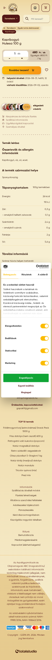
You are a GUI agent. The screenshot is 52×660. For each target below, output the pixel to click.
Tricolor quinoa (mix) (26, 470)
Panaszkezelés (26, 510)
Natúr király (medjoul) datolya (26, 461)
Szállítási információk (17, 120)
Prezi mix (26, 475)
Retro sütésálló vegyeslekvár (26, 451)
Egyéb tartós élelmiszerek (28, 28)
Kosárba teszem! (19, 70)
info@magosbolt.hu (27, 398)
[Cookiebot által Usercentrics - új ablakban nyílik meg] (37, 266)
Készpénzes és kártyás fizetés (21, 117)
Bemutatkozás (26, 535)
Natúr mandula (26, 466)
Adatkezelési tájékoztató (26, 505)
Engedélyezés (26, 378)
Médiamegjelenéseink (26, 540)
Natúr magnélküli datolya (26, 446)
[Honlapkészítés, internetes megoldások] (26, 651)
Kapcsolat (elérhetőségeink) (26, 545)
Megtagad (26, 392)
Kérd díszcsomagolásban (26, 515)
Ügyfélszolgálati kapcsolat (20, 123)
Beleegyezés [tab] (9, 274)
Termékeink (10, 19)
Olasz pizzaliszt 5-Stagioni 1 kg (26, 456)
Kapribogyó (10, 32)
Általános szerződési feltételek (26, 500)
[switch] (44, 338)
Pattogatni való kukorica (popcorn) (26, 441)
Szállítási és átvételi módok (26, 491)
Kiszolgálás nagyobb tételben (26, 520)
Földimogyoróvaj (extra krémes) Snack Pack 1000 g (26, 430)
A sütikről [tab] (43, 274)
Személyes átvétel (15, 127)
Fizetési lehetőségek (26, 495)
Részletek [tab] (26, 274)
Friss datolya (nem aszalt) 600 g (26, 436)
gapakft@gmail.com (27, 408)
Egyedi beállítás (26, 386)
